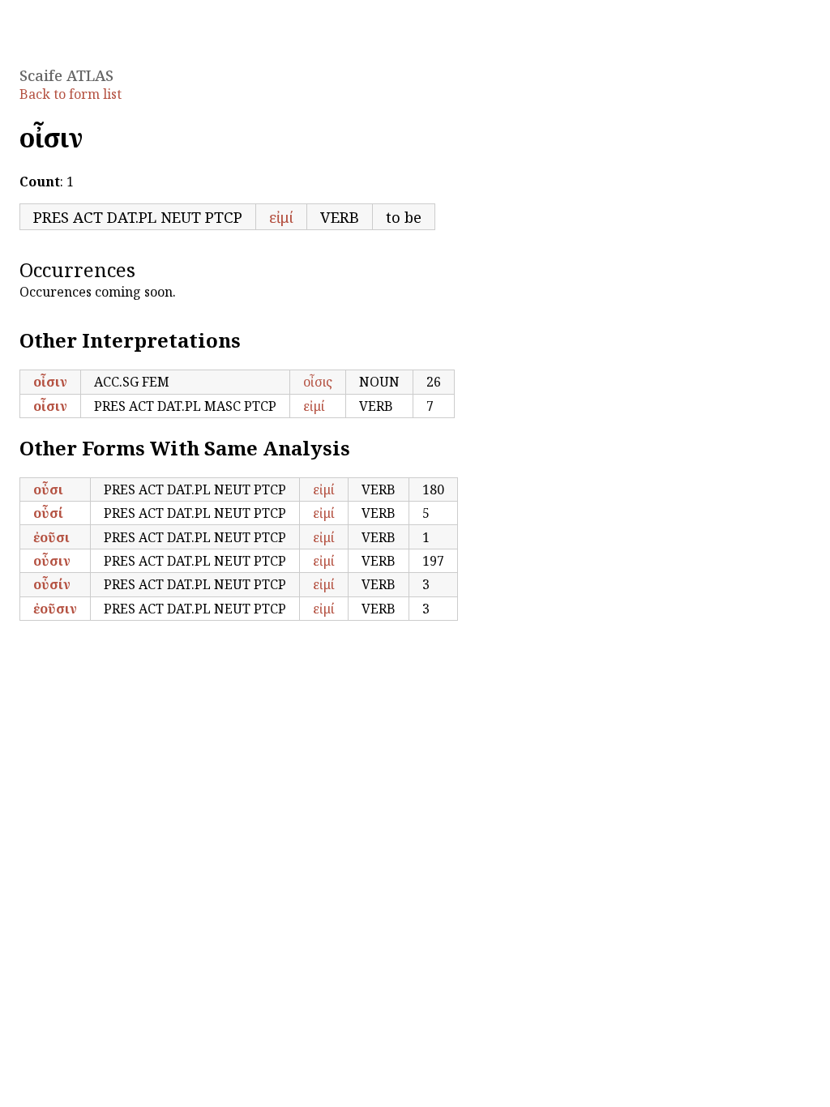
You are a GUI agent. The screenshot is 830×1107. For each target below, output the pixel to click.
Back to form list (70, 94)
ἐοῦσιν (55, 609)
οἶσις (317, 382)
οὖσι (48, 489)
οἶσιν (50, 382)
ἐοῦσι (51, 537)
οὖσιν (52, 561)
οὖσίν (52, 584)
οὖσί (48, 513)
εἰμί (281, 217)
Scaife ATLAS (66, 75)
